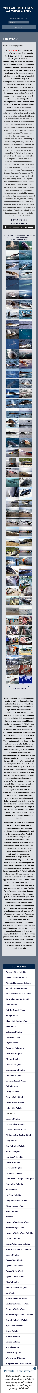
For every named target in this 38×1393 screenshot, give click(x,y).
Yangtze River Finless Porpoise (19, 1363)
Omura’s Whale (13, 1238)
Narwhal (9, 1217)
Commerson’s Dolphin (15, 1070)
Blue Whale (11, 1026)
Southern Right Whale (15, 1309)
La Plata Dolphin (13, 1195)
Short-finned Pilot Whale (16, 1298)
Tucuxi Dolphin (12, 1347)
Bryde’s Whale (12, 1043)
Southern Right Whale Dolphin (19, 1314)
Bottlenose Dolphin (14, 1032)
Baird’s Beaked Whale (15, 1010)
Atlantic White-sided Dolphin (18, 994)
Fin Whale (10, 1113)
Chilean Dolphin (13, 1059)
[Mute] (26, 227)
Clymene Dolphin (13, 1064)
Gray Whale (11, 1140)
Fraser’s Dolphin (13, 1119)
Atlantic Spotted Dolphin (16, 988)
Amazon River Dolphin (16, 972)
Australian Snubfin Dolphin (18, 999)
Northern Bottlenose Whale (17, 1222)
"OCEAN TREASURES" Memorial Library (19, 8)
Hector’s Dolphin (13, 1162)
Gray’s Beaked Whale (15, 1146)
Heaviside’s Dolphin (14, 1157)
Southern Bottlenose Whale (17, 1304)
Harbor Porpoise (13, 1151)
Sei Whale (10, 1293)
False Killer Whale (14, 1108)
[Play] (6, 227)
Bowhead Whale (13, 1037)
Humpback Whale (14, 1173)
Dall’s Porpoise (12, 1086)
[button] (17, 27)
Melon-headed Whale (15, 1206)
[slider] (31, 227)
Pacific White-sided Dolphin (18, 1244)
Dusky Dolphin (12, 1092)
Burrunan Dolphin (14, 1054)
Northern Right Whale (15, 1228)
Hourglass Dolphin (14, 1168)
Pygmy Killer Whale (14, 1266)
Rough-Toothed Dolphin (16, 1287)
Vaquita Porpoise (13, 1353)
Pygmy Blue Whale (14, 1260)
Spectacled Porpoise (14, 1325)
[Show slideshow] (19, 688)
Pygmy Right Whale (14, 1271)
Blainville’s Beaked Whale (17, 1021)
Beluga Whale (12, 1015)
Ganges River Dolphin (15, 1124)
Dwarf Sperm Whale (15, 1102)
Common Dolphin (14, 1075)
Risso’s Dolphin (12, 1282)
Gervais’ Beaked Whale (16, 1130)
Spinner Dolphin (13, 1336)
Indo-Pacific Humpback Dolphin (20, 1179)
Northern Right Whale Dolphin (19, 1233)
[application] (19, 227)
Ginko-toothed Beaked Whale (19, 1135)
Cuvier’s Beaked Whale (16, 1081)
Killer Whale (11, 1189)
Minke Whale (12, 1211)
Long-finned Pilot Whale (16, 1200)
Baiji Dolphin (12, 1005)
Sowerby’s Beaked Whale (17, 1320)
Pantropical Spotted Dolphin (18, 1249)
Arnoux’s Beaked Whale (16, 977)
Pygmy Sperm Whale (15, 1276)
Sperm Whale (12, 1331)
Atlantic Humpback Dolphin (18, 983)
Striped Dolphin (13, 1342)
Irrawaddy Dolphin (14, 1184)
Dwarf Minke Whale (15, 1097)
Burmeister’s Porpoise (15, 1048)
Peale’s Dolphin (12, 1255)
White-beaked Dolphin (15, 1358)
